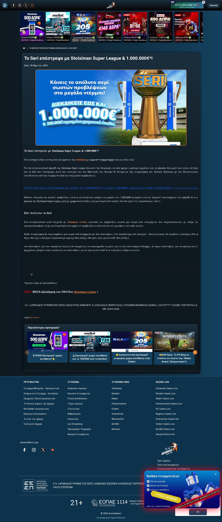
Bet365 (115, 424)
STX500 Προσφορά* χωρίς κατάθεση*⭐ (47, 357)
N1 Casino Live (163, 409)
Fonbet (115, 409)
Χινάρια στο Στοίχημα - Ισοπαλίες (41, 393)
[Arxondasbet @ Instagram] (19, 5)
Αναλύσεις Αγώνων (77, 388)
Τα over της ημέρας (33, 419)
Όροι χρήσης (164, 461)
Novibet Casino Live (165, 393)
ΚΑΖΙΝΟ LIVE (162, 382)
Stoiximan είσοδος (77, 222)
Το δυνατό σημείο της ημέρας (39, 403)
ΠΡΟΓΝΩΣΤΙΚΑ (31, 382)
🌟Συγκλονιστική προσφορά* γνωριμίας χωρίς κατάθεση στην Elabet (132, 358)
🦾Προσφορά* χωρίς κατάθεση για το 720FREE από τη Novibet (89, 357)
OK (197, 512)
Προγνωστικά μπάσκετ (35, 414)
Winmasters (118, 419)
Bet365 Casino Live (165, 429)
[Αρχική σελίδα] (24, 48)
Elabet (115, 398)
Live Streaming (75, 424)
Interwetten (118, 414)
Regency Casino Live (166, 414)
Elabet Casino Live (165, 398)
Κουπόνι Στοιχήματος (79, 393)
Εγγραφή (214, 5)
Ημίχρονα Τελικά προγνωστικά (39, 398)
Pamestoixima (119, 403)
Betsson (116, 429)
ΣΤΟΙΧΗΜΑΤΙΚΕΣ (120, 382)
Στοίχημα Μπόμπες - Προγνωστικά (41, 388)
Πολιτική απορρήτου (168, 465)
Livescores (73, 419)
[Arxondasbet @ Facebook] (13, 5)
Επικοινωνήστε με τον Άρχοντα (174, 469)
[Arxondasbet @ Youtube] (32, 5)
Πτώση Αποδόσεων (77, 398)
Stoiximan (81, 159)
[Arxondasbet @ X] (25, 5)
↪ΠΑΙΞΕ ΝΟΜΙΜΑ (165, 497)
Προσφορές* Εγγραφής (79, 429)
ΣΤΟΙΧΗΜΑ (73, 382)
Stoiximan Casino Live (167, 388)
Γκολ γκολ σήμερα (33, 424)
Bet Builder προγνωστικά (36, 409)
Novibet (115, 393)
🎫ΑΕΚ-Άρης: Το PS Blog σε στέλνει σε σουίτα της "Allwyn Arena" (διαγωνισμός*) (174, 358)
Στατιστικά (73, 409)
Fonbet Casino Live (165, 424)
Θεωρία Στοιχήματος (78, 434)
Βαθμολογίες (74, 414)
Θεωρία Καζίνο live (165, 434)
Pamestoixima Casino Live (169, 403)
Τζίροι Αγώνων (75, 403)
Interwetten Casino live (167, 419)
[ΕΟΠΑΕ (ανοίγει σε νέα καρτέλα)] (121, 503)
